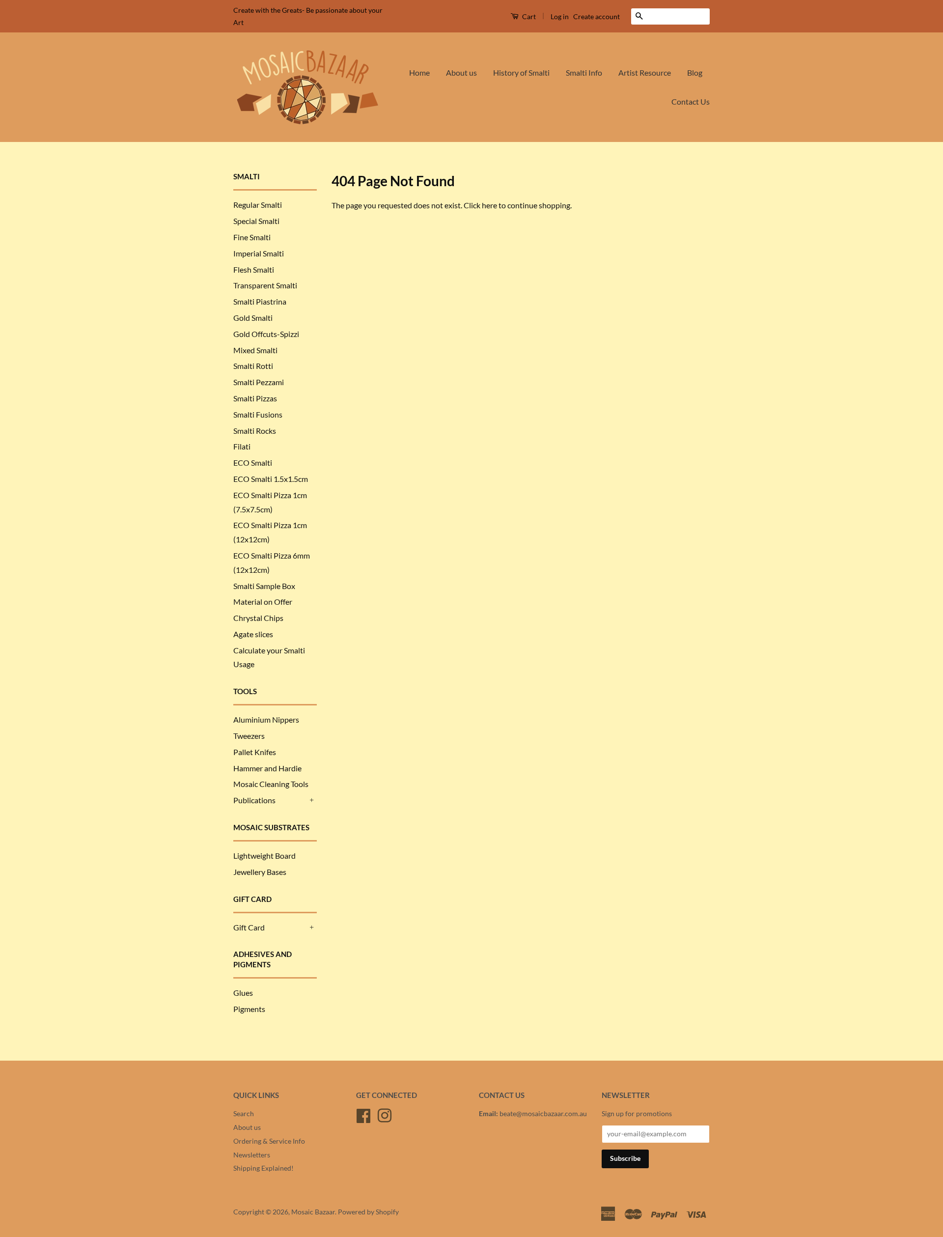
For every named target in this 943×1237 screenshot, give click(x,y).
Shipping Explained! (263, 1168)
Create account (596, 16)
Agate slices (253, 634)
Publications (254, 800)
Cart (528, 16)
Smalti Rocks (254, 430)
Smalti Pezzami (258, 382)
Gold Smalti (253, 317)
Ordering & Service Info (269, 1141)
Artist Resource (644, 72)
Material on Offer (262, 601)
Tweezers (249, 735)
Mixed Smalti (255, 350)
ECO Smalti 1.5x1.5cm (270, 478)
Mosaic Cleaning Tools (270, 783)
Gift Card (249, 927)
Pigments (249, 1008)
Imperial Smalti (258, 253)
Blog (694, 72)
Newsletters (251, 1155)
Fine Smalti (252, 237)
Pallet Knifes (254, 752)
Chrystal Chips (258, 617)
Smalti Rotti (253, 365)
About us (461, 72)
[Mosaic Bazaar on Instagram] (384, 1114)
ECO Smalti (252, 462)
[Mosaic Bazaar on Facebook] (363, 1114)
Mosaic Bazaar (313, 1212)
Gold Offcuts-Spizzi (266, 333)
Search (243, 1114)
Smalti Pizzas (255, 398)
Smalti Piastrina (259, 301)
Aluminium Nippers (266, 719)
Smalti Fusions (257, 414)
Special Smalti (256, 220)
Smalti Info (584, 72)
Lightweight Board (264, 855)
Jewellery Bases (259, 871)
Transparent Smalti (265, 285)
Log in (560, 16)
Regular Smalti (257, 204)
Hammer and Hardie (267, 768)
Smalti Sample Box (264, 585)
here (489, 205)
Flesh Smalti (253, 269)
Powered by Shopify (368, 1212)
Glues (243, 992)
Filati (241, 446)
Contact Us (690, 101)
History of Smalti (521, 72)
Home (419, 72)
